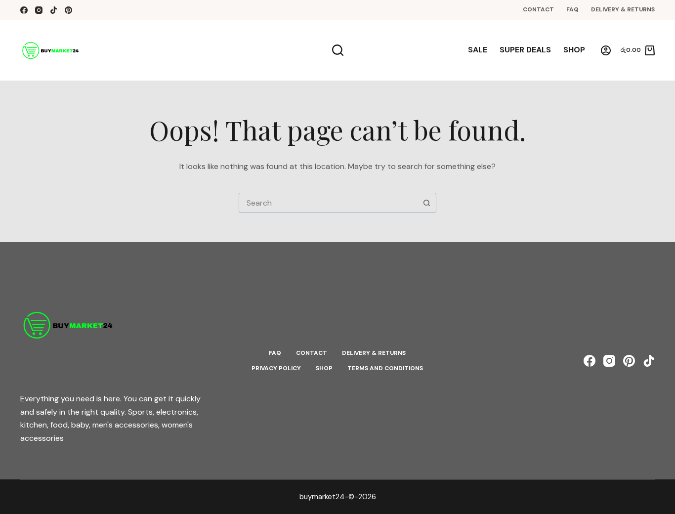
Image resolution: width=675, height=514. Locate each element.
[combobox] (328, 203)
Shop (574, 49)
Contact (538, 9)
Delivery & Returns (623, 9)
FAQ (572, 9)
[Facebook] (24, 10)
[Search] (337, 50)
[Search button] (426, 202)
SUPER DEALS (525, 49)
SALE (477, 49)
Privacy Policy (276, 368)
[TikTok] (53, 10)
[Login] (606, 50)
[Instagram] (38, 10)
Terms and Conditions (385, 368)
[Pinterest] (68, 10)
